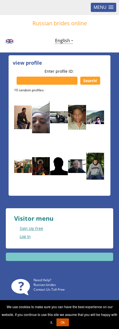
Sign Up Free (31, 228)
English (62, 40)
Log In (25, 236)
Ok (63, 322)
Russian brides (44, 284)
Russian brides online (59, 23)
